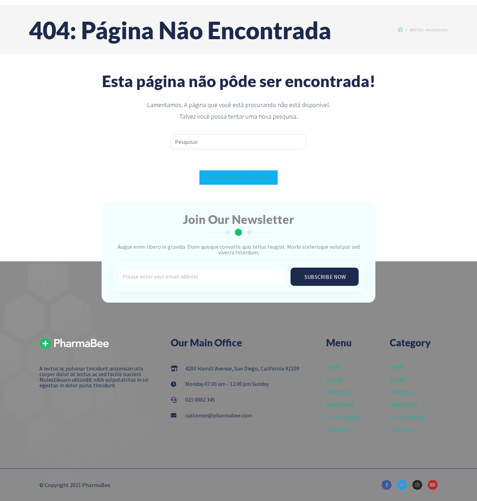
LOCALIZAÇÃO (343, 417)
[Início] (400, 30)
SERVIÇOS (338, 392)
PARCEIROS (340, 404)
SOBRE (334, 379)
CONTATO (338, 429)
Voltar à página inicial (238, 178)
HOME (333, 367)
